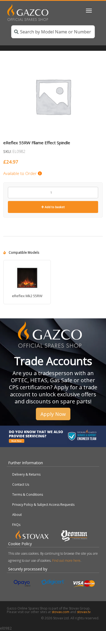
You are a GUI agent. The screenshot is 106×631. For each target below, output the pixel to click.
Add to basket (54, 207)
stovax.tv (84, 612)
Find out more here (66, 560)
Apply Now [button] (53, 414)
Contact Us (20, 484)
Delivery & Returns (26, 474)
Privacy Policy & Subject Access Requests (43, 504)
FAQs (16, 524)
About (17, 514)
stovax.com (60, 612)
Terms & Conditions (27, 494)
